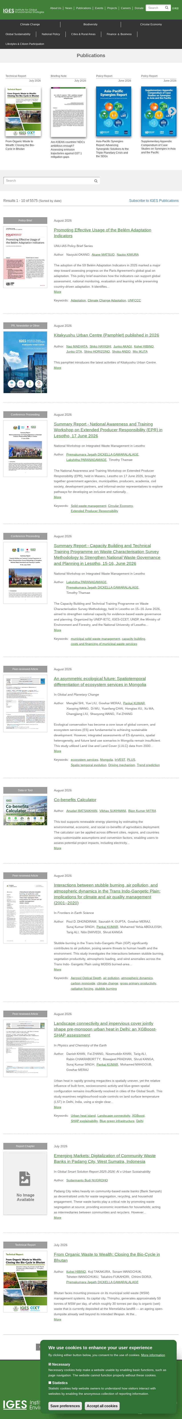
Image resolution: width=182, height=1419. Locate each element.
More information (153, 1355)
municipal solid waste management (95, 638)
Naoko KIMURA (128, 254)
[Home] (25, 11)
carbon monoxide (83, 983)
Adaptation (78, 300)
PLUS (131, 759)
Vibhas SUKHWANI (112, 811)
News (68, 8)
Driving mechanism (121, 765)
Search (167, 6)
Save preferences (65, 1406)
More (57, 291)
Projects (112, 8)
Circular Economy (151, 24)
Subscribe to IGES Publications (154, 201)
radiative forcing (82, 988)
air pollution (111, 978)
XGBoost (138, 1115)
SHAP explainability (84, 1121)
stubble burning (106, 988)
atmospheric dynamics (137, 978)
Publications (83, 8)
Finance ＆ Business (119, 34)
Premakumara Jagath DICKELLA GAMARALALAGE (102, 454)
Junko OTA (74, 351)
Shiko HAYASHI (100, 346)
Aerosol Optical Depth (86, 978)
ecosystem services (84, 759)
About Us (55, 8)
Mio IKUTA (140, 351)
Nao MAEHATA (76, 346)
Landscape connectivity (113, 1115)
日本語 (175, 8)
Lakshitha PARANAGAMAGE (86, 460)
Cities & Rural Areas (83, 34)
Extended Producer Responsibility (94, 511)
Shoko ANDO (121, 351)
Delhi (139, 1121)
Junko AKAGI (122, 346)
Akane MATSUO (103, 254)
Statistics (60, 1383)
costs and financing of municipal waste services (104, 644)
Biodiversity (90, 24)
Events (99, 8)
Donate (139, 8)
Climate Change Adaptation (107, 300)
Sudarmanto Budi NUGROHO (87, 1180)
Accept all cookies (102, 1406)
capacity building (133, 638)
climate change (107, 983)
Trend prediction (148, 765)
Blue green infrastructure (117, 1121)
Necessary (61, 1364)
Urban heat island (83, 1115)
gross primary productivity (138, 983)
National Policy (51, 34)
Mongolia (106, 759)
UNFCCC (134, 300)
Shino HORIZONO (97, 351)
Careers (126, 8)
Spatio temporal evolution (89, 765)
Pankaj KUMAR (134, 703)
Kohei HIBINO (144, 346)
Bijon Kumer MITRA (142, 811)
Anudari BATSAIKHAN (81, 811)
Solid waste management (88, 506)
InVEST (120, 759)
